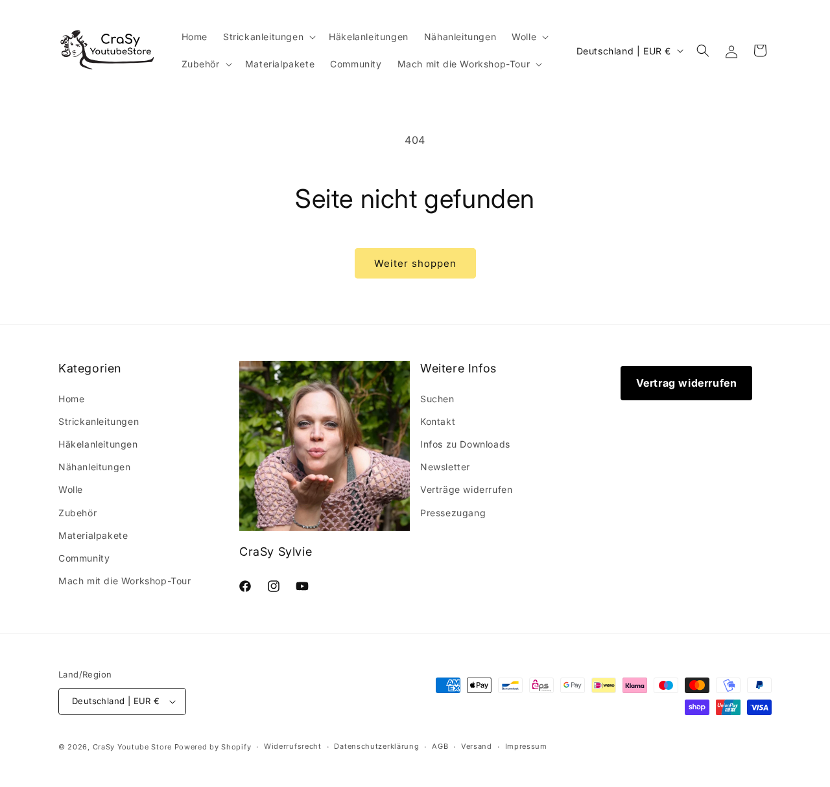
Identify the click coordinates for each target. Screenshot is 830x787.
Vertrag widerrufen (686, 382)
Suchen (437, 398)
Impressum (526, 746)
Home (71, 398)
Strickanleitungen (98, 421)
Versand (476, 746)
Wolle (70, 489)
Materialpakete (93, 535)
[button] (268, 37)
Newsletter (445, 466)
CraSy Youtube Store (132, 746)
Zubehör (77, 512)
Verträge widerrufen (466, 489)
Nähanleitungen (94, 466)
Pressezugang (453, 512)
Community (84, 558)
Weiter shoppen (415, 263)
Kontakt (437, 421)
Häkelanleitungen (98, 444)
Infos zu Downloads (465, 444)
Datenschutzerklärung (376, 746)
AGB (440, 746)
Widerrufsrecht (293, 746)
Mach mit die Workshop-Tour (124, 580)
